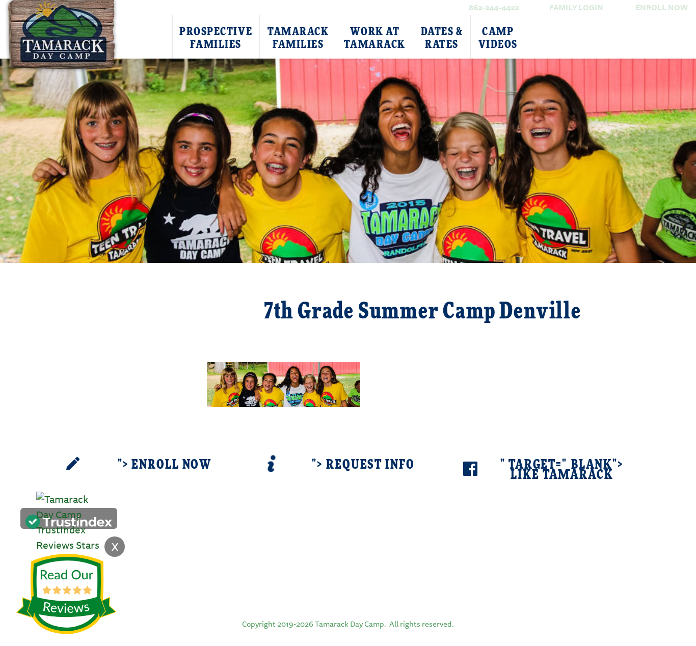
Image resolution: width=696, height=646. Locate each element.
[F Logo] (348, 588)
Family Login (576, 7)
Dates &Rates (442, 38)
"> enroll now (164, 465)
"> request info (363, 465)
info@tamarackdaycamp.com (364, 551)
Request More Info (125, 299)
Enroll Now (661, 7)
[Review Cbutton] (66, 594)
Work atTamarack (374, 38)
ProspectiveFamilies (215, 38)
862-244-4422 (494, 7)
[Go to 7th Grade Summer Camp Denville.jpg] (283, 383)
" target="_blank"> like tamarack (562, 470)
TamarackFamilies (298, 38)
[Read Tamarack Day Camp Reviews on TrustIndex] (68, 520)
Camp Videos (498, 38)
